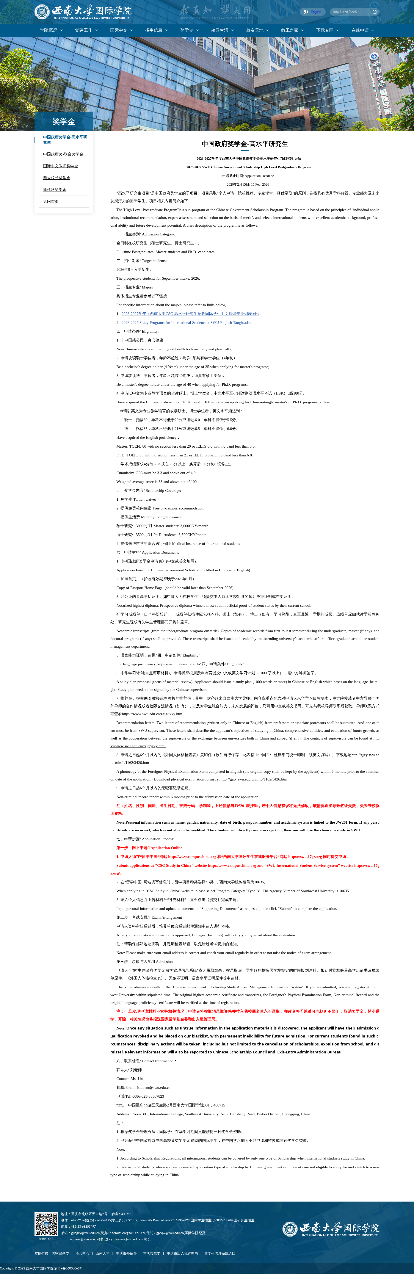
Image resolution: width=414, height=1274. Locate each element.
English (316, 12)
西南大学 (103, 1253)
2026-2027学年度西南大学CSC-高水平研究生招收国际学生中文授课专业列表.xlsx (190, 314)
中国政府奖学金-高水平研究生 (65, 139)
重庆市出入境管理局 (182, 1253)
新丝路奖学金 (54, 190)
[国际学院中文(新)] (83, 11)
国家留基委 (60, 1253)
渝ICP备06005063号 (68, 1268)
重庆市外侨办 (126, 1253)
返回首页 (51, 201)
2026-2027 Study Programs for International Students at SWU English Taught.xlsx (186, 322)
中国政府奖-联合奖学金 (63, 154)
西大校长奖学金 (56, 178)
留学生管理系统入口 (219, 1253)
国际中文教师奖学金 (60, 166)
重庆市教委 (151, 1253)
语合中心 (82, 1253)
